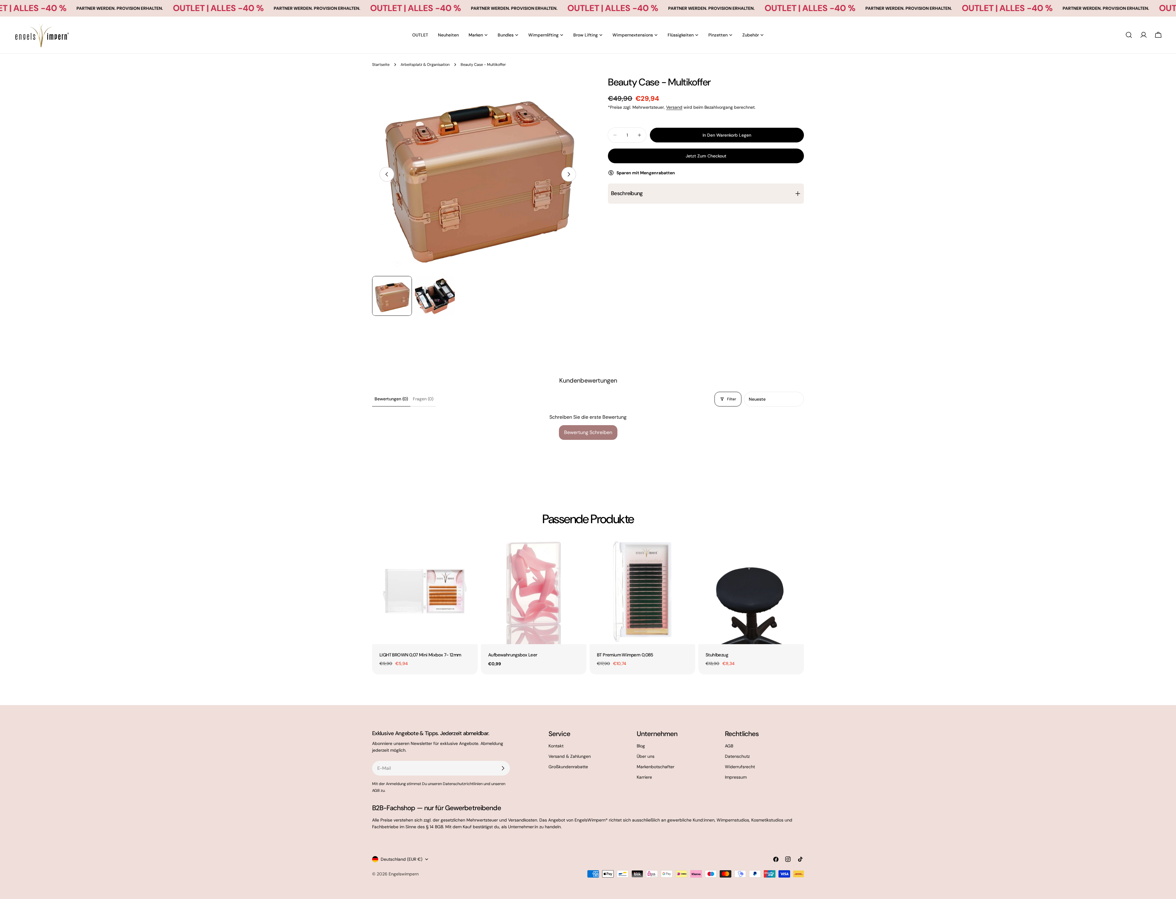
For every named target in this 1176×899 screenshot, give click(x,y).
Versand (674, 107)
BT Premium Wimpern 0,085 (625, 655)
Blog (641, 746)
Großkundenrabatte (568, 766)
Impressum (736, 777)
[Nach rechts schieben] (568, 174)
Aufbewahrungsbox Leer (512, 655)
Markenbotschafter (655, 766)
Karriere (644, 777)
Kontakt (556, 746)
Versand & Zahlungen (569, 756)
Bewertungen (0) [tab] (391, 399)
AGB (729, 746)
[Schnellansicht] (469, 552)
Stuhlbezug (717, 655)
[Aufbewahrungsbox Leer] (533, 591)
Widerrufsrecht (740, 766)
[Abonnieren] (502, 768)
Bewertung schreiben (588, 432)
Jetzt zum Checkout (706, 156)
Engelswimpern (404, 874)
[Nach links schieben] (386, 174)
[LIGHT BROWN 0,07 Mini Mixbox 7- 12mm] (425, 591)
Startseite (381, 64)
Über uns (645, 756)
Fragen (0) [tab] (423, 399)
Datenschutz (737, 756)
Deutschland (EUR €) (401, 859)
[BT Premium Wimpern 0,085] (642, 591)
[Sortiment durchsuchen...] (1129, 35)
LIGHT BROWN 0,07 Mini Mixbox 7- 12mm (420, 655)
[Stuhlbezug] (751, 591)
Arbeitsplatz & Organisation (425, 64)
